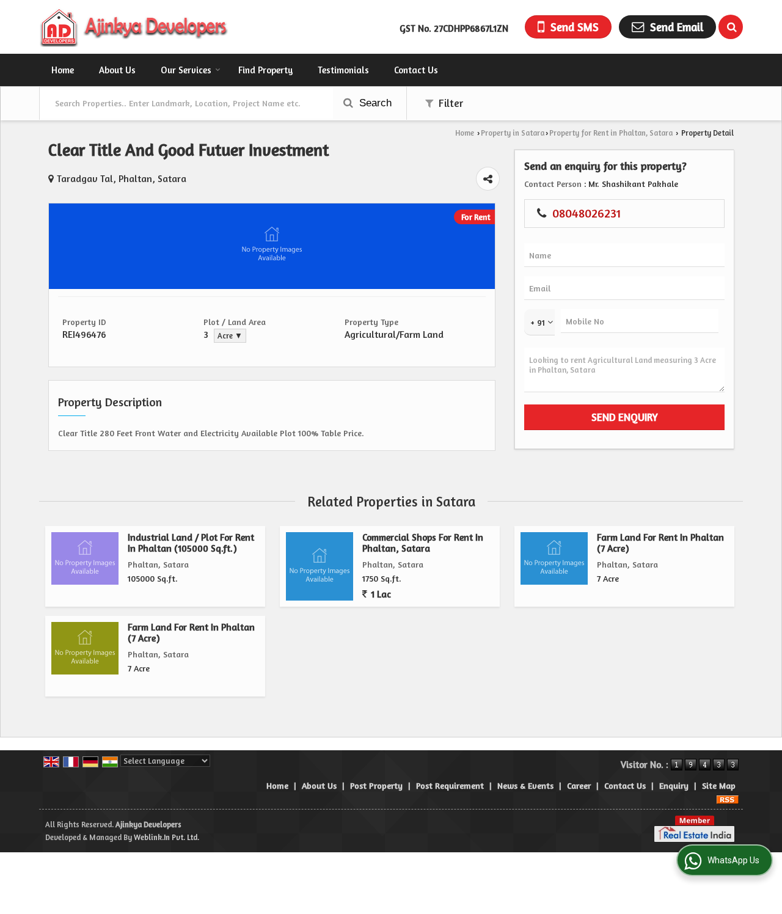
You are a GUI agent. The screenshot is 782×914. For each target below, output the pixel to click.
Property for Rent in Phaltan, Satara (611, 132)
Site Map (719, 785)
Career (579, 785)
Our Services (186, 70)
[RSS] (728, 798)
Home (62, 70)
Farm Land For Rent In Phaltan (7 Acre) (660, 543)
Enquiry (674, 785)
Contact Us (416, 70)
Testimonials (343, 70)
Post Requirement (450, 785)
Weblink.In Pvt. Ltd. (166, 837)
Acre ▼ (230, 335)
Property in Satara (512, 132)
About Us (117, 70)
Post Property (376, 785)
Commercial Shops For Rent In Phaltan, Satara (422, 543)
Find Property (265, 70)
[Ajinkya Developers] (134, 27)
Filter (449, 103)
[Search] (730, 27)
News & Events (525, 785)
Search (374, 103)
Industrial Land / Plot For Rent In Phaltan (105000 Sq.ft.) (191, 543)
